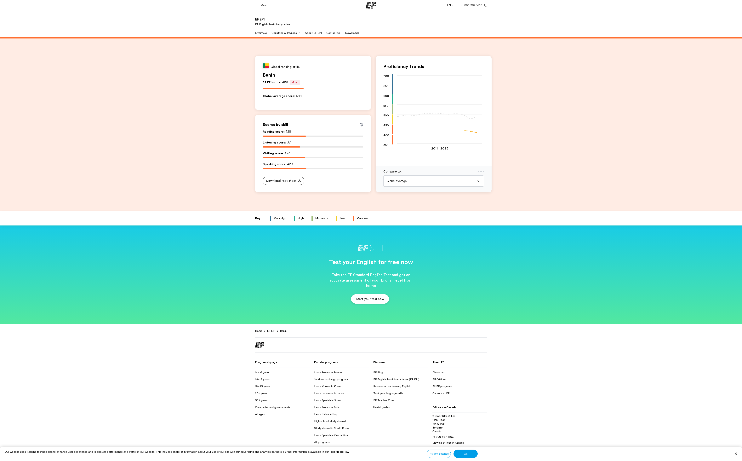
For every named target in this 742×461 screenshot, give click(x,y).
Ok (465, 453)
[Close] (736, 453)
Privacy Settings (439, 453)
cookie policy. (340, 451)
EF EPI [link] (271, 330)
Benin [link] (283, 330)
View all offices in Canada (448, 442)
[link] (272, 21)
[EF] (371, 5)
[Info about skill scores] (361, 125)
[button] (262, 5)
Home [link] (258, 330)
